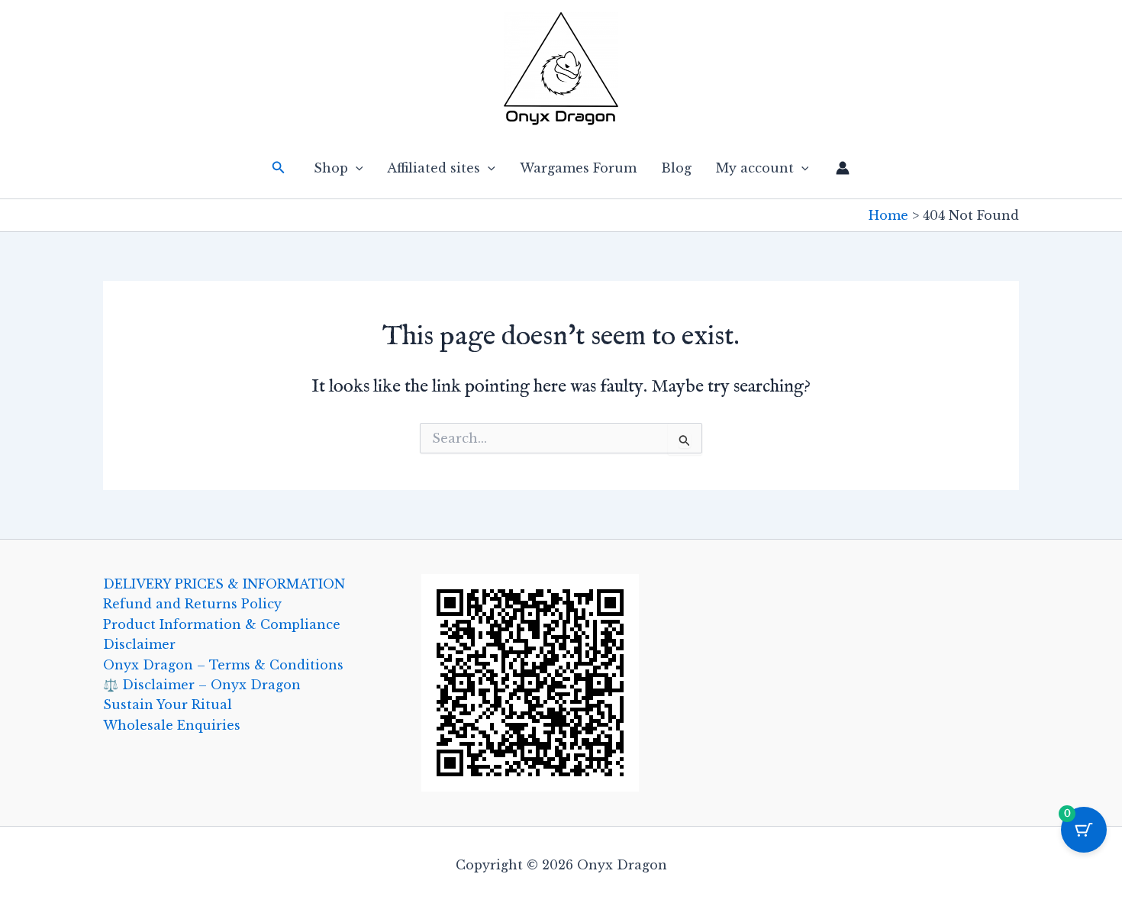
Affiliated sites (433, 168)
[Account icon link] (843, 168)
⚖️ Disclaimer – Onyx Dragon (202, 684)
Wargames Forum (578, 168)
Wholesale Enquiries (171, 725)
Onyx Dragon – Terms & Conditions (223, 664)
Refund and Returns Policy (192, 603)
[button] (278, 168)
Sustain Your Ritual (167, 704)
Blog (676, 168)
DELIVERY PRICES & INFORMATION (224, 584)
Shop (331, 168)
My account (755, 168)
